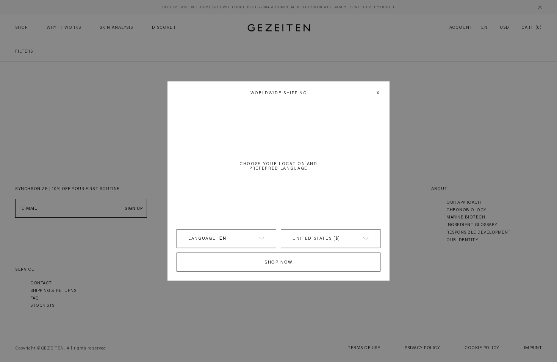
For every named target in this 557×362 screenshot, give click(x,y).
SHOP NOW (278, 262)
